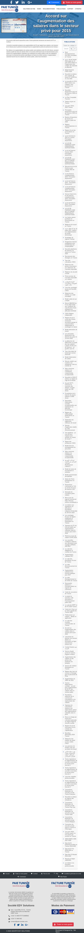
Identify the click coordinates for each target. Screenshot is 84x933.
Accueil (35, 35)
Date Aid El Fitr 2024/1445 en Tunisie (69, 850)
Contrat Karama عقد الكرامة (71, 647)
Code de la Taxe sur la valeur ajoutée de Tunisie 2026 (71, 610)
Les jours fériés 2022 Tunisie (69, 106)
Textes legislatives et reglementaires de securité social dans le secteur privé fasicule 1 (71, 762)
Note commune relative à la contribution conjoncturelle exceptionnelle (69, 371)
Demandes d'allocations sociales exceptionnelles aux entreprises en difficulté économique (71, 405)
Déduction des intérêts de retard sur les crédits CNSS (70, 741)
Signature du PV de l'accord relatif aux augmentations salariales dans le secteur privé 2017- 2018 (71, 529)
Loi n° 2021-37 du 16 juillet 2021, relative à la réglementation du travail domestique (71, 232)
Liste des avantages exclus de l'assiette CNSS (71, 289)
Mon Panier (63, 876)
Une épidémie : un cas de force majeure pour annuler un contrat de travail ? (70, 436)
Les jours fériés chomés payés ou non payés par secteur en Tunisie (70, 834)
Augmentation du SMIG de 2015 (70, 679)
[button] (29, 8)
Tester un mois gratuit (21, 873)
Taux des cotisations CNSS (70, 261)
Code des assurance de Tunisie (71, 592)
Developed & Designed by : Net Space (66, 931)
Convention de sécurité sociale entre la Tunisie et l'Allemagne (70, 827)
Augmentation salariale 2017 (69, 555)
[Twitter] (17, 2)
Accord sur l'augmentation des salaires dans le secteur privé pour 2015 (70, 631)
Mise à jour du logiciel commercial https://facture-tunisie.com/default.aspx (71, 500)
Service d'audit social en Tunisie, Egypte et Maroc (70, 652)
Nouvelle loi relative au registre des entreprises (71, 798)
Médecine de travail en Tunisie (71, 225)
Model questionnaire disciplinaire (71, 475)
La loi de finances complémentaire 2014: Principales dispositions (70, 189)
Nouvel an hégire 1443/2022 (70, 859)
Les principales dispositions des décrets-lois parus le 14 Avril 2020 (71, 336)
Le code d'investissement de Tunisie (71, 566)
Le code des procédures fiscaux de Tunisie (70, 560)
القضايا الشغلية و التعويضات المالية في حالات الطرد (71, 283)
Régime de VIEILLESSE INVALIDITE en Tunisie (69, 415)
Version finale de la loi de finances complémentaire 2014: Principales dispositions (70, 197)
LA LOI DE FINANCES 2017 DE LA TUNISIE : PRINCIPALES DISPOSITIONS (70, 161)
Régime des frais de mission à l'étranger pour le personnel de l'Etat (71, 674)
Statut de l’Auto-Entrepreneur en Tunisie (70, 480)
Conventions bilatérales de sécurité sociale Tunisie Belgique (70, 819)
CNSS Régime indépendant (69, 314)
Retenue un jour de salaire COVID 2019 (71, 536)
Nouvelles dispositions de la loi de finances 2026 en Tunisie (71, 92)
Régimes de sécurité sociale (71, 272)
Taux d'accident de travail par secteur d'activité (70, 353)
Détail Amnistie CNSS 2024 (69, 70)
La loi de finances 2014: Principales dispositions (70, 204)
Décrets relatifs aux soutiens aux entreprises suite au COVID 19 (71, 364)
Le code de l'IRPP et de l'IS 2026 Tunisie (71, 605)
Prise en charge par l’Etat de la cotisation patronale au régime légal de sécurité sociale (71, 720)
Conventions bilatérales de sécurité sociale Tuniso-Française (70, 792)
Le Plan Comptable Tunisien (70, 98)
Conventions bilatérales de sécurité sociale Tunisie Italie (69, 812)
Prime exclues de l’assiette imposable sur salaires (71, 277)
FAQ (57, 873)
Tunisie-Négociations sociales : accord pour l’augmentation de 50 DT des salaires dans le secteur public (71, 687)
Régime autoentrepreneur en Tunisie (71, 126)
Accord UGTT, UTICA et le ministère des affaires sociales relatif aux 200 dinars (70, 387)
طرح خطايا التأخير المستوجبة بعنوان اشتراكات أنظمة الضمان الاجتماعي (70, 754)
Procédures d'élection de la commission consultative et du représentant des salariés (70, 698)
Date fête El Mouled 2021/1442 (71, 855)
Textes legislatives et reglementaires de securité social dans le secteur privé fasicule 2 (71, 771)
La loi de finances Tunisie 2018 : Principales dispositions (70, 153)
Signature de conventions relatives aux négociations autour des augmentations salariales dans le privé (71, 709)
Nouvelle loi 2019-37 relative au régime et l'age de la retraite (71, 379)
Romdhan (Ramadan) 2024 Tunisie (70, 734)
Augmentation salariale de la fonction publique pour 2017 (70, 573)
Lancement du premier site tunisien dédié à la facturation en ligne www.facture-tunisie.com (71, 640)
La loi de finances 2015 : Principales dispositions (70, 182)
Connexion (23, 876)
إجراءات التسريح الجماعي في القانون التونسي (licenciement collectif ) (70, 463)
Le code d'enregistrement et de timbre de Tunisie (71, 579)
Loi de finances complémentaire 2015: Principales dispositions (70, 176)
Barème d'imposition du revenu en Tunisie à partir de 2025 (71, 119)
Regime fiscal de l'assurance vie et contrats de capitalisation (70, 728)
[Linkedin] (23, 2)
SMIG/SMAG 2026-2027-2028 (71, 839)
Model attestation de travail (71, 330)
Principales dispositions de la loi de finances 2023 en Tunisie (71, 112)
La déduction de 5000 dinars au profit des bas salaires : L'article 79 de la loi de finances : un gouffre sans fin (71, 344)
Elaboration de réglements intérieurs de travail (70, 421)
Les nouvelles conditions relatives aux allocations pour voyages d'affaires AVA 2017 (71, 543)
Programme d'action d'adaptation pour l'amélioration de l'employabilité (71, 244)
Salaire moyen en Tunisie (70, 102)
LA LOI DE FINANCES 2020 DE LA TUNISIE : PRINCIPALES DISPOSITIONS (70, 211)
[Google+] (29, 2)
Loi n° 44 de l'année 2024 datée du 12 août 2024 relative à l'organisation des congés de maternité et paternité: (71, 63)
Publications (43, 35)
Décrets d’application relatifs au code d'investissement (71, 428)
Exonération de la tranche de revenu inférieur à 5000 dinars (70, 396)
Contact (35, 873)
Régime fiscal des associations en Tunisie (70, 131)
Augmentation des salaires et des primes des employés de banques (70, 660)
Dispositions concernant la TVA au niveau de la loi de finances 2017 (70, 487)
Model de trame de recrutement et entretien (70, 470)
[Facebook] (11, 2)
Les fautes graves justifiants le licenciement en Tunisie (70, 220)
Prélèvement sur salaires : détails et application (70, 616)
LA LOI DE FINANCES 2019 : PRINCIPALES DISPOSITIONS (70, 145)
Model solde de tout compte (71, 299)
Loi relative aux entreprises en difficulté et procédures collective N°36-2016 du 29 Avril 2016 (71, 508)
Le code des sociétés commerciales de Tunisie (70, 623)
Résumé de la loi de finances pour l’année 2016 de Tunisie (71, 169)
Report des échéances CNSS (70, 442)
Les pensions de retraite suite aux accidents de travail (71, 747)
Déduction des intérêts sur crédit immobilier (70, 295)
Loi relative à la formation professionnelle (69, 864)
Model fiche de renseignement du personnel (70, 447)
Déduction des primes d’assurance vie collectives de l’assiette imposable (71, 267)
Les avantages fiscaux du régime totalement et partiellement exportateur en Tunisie (70, 519)
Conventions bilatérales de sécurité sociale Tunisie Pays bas (70, 805)
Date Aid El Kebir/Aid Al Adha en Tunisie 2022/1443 (71, 844)
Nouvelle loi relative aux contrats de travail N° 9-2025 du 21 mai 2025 (71, 76)
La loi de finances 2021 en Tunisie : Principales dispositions (70, 138)
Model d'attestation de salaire (70, 357)
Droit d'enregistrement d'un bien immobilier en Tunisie (71, 55)
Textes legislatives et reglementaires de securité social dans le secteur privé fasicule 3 (71, 784)
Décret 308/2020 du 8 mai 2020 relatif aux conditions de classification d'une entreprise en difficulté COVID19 (71, 307)
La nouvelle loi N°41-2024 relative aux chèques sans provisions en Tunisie (71, 84)
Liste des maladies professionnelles (70, 777)
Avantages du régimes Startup (69, 238)
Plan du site (46, 873)
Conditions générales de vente (72, 873)
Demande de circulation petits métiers (70, 493)
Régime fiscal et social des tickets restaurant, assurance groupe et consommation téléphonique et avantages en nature (71, 322)
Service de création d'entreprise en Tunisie (70, 667)
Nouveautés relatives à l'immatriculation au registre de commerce (70, 586)
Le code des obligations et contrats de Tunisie (70, 550)
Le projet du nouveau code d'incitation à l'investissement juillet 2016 (69, 599)
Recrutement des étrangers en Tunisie (71, 257)
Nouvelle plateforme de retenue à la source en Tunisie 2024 (71, 251)
